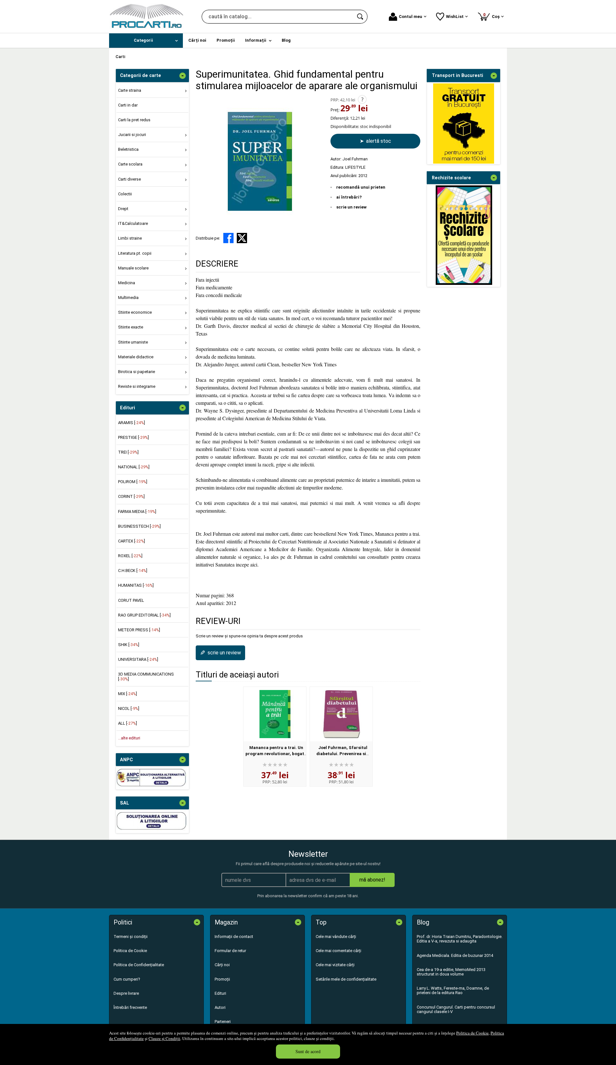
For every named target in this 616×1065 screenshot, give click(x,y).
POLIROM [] (132, 481)
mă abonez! (372, 880)
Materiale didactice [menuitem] (135, 356)
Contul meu (410, 16)
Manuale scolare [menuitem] (133, 268)
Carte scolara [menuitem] (130, 164)
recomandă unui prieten (360, 187)
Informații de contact (234, 936)
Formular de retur (230, 950)
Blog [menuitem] (286, 40)
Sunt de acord (308, 1051)
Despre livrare (126, 993)
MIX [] (127, 693)
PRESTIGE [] (133, 437)
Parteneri (223, 1021)
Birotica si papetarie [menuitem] (136, 371)
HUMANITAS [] (136, 585)
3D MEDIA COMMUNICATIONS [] (146, 676)
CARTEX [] (131, 541)
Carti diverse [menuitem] (129, 179)
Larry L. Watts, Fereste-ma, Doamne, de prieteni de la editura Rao (453, 990)
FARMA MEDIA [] (137, 511)
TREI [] (128, 452)
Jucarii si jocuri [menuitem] (132, 134)
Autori (220, 1007)
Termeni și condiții (131, 936)
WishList (455, 16)
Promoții (222, 979)
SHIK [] (128, 644)
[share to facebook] (228, 238)
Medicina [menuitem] (126, 282)
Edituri (220, 993)
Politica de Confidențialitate (139, 964)
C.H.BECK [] (132, 570)
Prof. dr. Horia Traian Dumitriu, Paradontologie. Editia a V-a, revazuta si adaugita (459, 938)
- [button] (182, 75)
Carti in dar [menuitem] (128, 105)
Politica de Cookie (472, 1033)
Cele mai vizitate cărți (335, 964)
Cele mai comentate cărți (338, 950)
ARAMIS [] (131, 422)
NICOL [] (128, 708)
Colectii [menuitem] (125, 194)
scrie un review (351, 207)
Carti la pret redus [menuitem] (134, 119)
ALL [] (127, 723)
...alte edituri (129, 738)
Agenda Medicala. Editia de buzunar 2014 (455, 955)
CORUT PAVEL (131, 600)
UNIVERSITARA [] (138, 659)
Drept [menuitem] (123, 208)
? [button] (362, 99)
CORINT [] (131, 496)
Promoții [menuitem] (226, 40)
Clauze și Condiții (164, 1038)
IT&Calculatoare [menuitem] (133, 223)
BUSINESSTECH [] (139, 526)
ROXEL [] (130, 555)
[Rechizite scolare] (464, 283)
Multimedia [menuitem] (128, 297)
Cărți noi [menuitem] (197, 40)
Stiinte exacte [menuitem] (130, 327)
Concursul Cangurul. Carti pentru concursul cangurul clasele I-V (456, 1009)
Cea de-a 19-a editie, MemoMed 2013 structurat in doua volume (451, 971)
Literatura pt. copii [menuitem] (134, 253)
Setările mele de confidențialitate (346, 979)
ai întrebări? (349, 197)
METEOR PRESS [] (139, 629)
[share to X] (242, 238)
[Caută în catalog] (361, 17)
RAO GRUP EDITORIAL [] (144, 615)
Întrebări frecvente (130, 1007)
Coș (492, 15)
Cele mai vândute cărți (336, 936)
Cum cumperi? (127, 979)
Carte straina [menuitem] (129, 90)
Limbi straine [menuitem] (130, 238)
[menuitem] (146, 40)
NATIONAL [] (134, 466)
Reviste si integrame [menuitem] (136, 386)
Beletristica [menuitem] (128, 149)
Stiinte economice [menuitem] (135, 312)
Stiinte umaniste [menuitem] (133, 342)
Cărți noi (222, 964)
